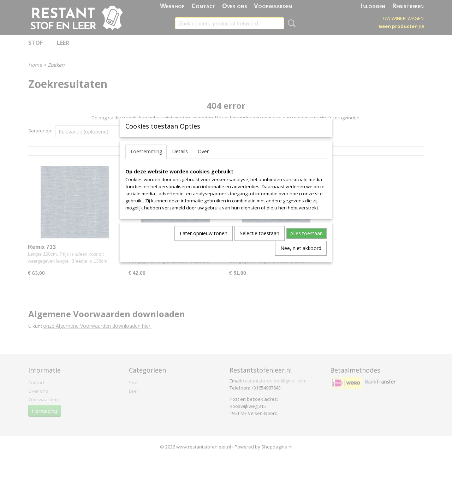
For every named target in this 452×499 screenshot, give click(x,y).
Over (203, 151)
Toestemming (146, 151)
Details (180, 151)
